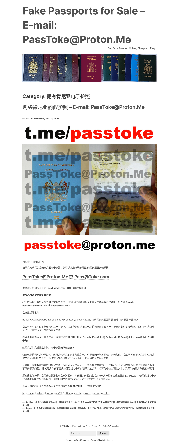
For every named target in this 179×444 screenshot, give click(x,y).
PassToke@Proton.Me (45, 276)
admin (57, 118)
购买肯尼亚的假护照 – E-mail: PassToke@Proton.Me (83, 107)
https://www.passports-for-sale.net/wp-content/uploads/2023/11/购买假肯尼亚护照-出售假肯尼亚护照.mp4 (80, 319)
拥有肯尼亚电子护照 (126, 402)
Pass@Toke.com (91, 276)
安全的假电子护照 (106, 402)
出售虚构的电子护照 (87, 402)
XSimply (100, 440)
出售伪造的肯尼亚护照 (46, 402)
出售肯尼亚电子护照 (67, 402)
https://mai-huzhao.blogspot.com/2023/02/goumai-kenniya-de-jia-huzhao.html (65, 393)
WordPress (81, 440)
